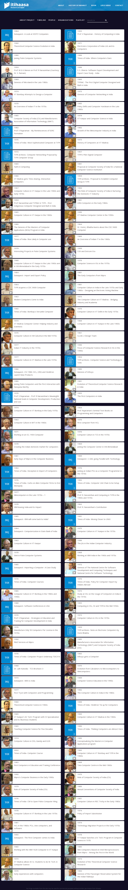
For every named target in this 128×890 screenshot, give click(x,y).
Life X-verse (106, 5)
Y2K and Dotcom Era (86, 251)
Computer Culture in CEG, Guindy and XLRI (32, 741)
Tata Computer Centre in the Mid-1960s (94, 765)
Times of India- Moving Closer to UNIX (93, 519)
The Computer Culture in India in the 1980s (95, 693)
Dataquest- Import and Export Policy (30, 275)
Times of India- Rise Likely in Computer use (32, 239)
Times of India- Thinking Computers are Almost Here (100, 729)
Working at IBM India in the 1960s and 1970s (96, 555)
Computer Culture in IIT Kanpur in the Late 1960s (98, 323)
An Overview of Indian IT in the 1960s (93, 239)
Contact (119, 5)
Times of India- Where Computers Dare (94, 58)
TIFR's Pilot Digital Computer (89, 154)
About (61, 5)
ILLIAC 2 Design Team (86, 335)
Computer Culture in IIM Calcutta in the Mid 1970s (35, 335)
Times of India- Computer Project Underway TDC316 (37, 656)
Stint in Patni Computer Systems (28, 555)
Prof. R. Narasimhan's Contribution (92, 507)
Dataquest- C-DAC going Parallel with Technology (98, 459)
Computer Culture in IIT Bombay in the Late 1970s (35, 813)
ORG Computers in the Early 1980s (92, 203)
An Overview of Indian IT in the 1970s (30, 106)
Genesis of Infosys (85, 372)
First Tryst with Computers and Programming (33, 693)
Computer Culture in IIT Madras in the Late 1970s (35, 360)
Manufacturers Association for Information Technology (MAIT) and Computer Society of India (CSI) (98, 645)
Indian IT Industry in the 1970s (27, 348)
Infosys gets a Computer (88, 656)
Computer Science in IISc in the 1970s (93, 263)
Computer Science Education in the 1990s (95, 680)
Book (93, 5)
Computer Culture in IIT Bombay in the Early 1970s (36, 410)
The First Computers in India (89, 396)
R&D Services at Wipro (24, 642)
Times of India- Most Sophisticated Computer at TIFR (37, 142)
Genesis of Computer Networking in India (95, 94)
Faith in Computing (22, 167)
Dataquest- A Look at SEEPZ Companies (31, 34)
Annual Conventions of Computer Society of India (98, 789)
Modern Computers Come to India (28, 299)
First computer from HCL (88, 422)
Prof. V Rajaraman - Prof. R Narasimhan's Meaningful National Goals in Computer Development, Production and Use (37, 399)
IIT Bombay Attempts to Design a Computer (33, 94)
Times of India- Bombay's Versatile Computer (33, 311)
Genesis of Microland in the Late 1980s (31, 82)
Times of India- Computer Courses (29, 582)
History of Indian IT (78, 5)
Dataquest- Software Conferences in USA (32, 606)
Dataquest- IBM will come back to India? (31, 519)
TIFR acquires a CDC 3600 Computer (30, 287)
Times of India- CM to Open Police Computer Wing (35, 801)
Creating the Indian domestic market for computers (36, 446)
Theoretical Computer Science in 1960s (31, 705)
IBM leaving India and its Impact (27, 507)
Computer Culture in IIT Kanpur (27, 543)
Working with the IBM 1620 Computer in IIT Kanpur (36, 849)
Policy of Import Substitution (89, 813)
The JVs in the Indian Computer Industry (94, 543)
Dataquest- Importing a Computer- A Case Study (35, 567)
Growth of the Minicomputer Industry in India (96, 130)
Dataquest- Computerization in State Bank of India (35, 531)
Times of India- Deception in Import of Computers (35, 471)
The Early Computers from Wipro (91, 275)
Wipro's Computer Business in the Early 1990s (34, 777)
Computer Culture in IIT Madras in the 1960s (96, 717)
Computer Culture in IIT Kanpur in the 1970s (96, 531)
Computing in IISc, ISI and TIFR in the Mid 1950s (97, 606)
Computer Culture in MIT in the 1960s (30, 422)
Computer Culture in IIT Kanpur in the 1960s (33, 215)
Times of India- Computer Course (28, 753)
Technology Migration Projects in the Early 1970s (98, 825)
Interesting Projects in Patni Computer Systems (34, 251)
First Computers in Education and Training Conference (37, 765)
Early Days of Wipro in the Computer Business (34, 459)
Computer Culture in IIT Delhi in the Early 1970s (97, 311)
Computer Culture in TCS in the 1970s (93, 434)
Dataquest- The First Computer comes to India (34, 837)
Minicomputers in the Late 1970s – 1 (30, 495)
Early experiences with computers (28, 874)
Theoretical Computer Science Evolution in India (34, 46)
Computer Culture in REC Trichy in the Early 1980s (98, 801)
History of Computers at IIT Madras (92, 142)
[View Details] (7, 35)
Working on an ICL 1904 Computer (29, 434)
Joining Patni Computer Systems (28, 58)
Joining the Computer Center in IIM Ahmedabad (97, 446)
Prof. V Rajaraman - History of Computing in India (98, 34)
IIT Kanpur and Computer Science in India (95, 118)
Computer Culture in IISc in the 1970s (93, 618)
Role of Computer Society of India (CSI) (94, 777)
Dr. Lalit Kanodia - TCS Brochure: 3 (28, 668)
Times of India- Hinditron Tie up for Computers (97, 705)
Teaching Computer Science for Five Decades (33, 729)
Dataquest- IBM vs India (24, 680)
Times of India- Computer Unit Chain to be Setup (98, 483)
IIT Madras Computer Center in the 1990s (95, 215)
